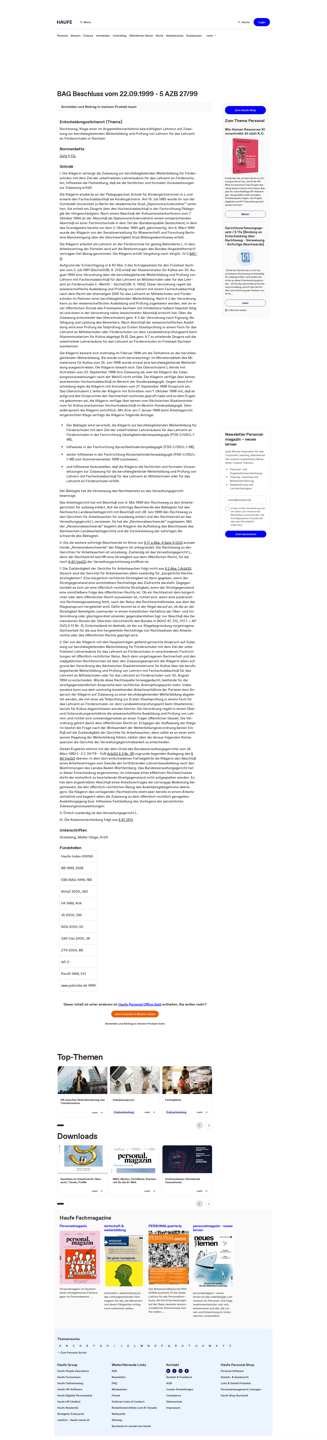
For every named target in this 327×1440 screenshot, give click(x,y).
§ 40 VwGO (77, 561)
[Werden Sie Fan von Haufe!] (187, 1371)
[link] (62, 35)
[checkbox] (227, 509)
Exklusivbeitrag (124, 1112)
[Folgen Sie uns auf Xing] (174, 1371)
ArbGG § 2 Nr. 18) (120, 753)
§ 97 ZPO (126, 819)
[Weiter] (209, 1125)
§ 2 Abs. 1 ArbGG (178, 568)
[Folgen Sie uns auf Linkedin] (168, 1371)
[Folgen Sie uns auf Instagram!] (180, 1371)
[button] (262, 22)
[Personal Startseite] (65, 22)
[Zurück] (199, 1125)
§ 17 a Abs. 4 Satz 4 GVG (163, 542)
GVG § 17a (68, 156)
